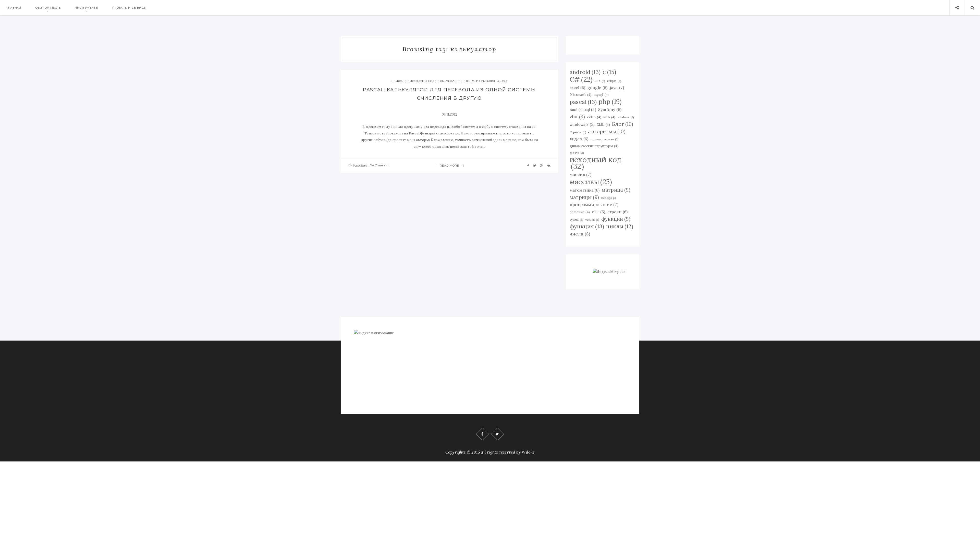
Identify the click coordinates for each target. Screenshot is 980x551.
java (617, 87)
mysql (601, 95)
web (609, 117)
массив (580, 174)
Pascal (399, 81)
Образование (450, 81)
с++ (598, 211)
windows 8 (582, 124)
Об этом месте (48, 7)
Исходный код (422, 81)
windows (626, 117)
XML (603, 124)
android (585, 72)
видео (579, 138)
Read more (449, 165)
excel (577, 87)
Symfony (609, 109)
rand (576, 110)
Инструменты (86, 7)
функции (615, 219)
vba (577, 117)
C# (581, 79)
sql (590, 109)
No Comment (379, 165)
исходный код (595, 162)
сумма (576, 219)
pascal (583, 101)
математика (585, 190)
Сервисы (578, 132)
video (594, 117)
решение (580, 212)
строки (617, 211)
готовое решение (604, 139)
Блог (622, 124)
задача (577, 153)
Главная (14, 7)
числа (580, 234)
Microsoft (580, 95)
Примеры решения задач (485, 81)
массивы (591, 181)
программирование (594, 204)
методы (608, 198)
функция (587, 226)
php (610, 101)
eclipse (614, 81)
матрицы (584, 197)
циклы (619, 226)
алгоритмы (607, 131)
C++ (600, 81)
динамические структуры (594, 146)
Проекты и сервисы (129, 7)
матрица (616, 190)
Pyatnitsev (360, 165)
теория (592, 219)
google (597, 87)
